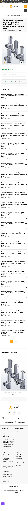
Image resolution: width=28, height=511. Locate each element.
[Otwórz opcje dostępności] (3, 503)
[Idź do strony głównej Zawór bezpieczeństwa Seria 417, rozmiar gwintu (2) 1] (14, 6)
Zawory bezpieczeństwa (14, 15)
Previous (21, 62)
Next (24, 62)
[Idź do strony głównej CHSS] (14, 407)
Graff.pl (16, 492)
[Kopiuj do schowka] (8, 28)
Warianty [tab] (6, 89)
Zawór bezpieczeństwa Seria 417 (13, 392)
